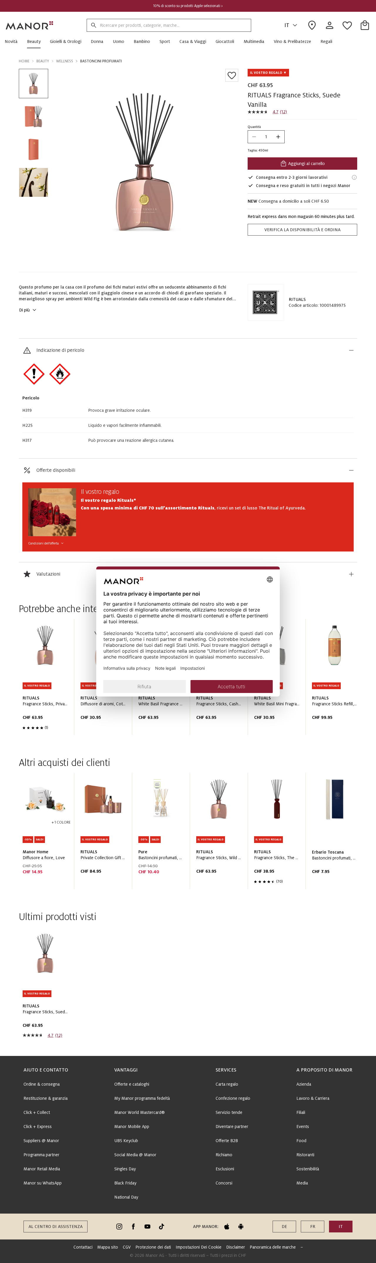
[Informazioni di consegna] (354, 177)
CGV (127, 1247)
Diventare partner (232, 1126)
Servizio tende (229, 1112)
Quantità (254, 127)
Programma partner (41, 1154)
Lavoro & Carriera (312, 1098)
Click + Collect (37, 1112)
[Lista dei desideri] (231, 75)
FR (312, 1226)
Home (24, 61)
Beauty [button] (42, 61)
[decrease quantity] (254, 137)
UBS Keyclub (126, 1140)
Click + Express (38, 1126)
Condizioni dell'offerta (43, 543)
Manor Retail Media (42, 1169)
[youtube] (147, 1226)
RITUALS (297, 299)
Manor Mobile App (131, 1126)
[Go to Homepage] (30, 25)
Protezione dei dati (153, 1247)
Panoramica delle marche (273, 1247)
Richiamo (224, 1154)
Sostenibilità (307, 1169)
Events (302, 1126)
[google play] (241, 1226)
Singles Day (125, 1169)
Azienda (303, 1084)
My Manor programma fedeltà (142, 1098)
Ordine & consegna (42, 1084)
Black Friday (125, 1183)
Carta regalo (227, 1084)
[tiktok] (161, 1226)
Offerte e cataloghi (131, 1084)
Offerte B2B (227, 1140)
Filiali (300, 1112)
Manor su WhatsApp (43, 1183)
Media (302, 1183)
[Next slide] (336, 679)
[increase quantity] (278, 137)
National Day (126, 1197)
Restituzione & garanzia (46, 1098)
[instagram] (119, 1226)
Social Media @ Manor (135, 1154)
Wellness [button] (64, 61)
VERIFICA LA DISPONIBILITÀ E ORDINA (302, 229)
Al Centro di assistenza (55, 1226)
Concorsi (224, 1183)
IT (286, 25)
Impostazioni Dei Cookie (198, 1247)
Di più (24, 310)
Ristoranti (305, 1154)
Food (301, 1140)
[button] (13, 41)
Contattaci (83, 1247)
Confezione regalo (233, 1098)
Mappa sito (107, 1247)
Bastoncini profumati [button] (101, 61)
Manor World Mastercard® (139, 1112)
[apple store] (227, 1226)
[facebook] (133, 1226)
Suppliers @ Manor (41, 1140)
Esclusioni (225, 1169)
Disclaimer (235, 1247)
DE (284, 1226)
